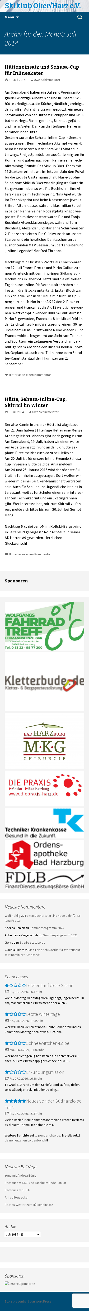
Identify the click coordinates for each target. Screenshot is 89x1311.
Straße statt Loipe (32, 942)
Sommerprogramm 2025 (47, 928)
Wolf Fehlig (12, 915)
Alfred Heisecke (16, 1197)
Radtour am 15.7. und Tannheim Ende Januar (35, 1183)
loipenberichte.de (47, 1135)
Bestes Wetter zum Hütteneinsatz (29, 1205)
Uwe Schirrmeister (47, 80)
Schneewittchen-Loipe (47, 1043)
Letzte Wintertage (43, 1014)
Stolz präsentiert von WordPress (28, 1301)
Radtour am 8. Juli (17, 1190)
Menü (9, 17)
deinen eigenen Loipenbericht (26, 1140)
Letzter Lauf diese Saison (50, 985)
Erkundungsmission (45, 1072)
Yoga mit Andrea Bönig (21, 1175)
